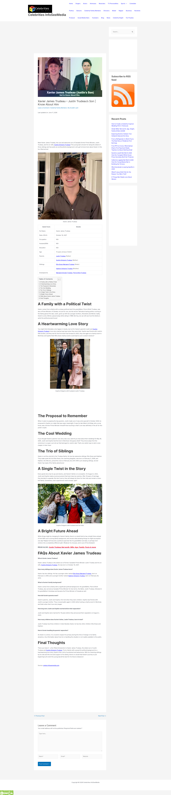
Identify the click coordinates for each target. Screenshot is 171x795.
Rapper (121, 11)
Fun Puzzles (130, 18)
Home (71, 3)
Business (129, 11)
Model (114, 11)
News (108, 18)
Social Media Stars (83, 18)
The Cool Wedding (45, 288)
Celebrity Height (118, 18)
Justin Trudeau (61, 256)
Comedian (133, 3)
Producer (72, 18)
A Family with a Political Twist (48, 282)
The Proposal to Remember (48, 286)
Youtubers (95, 18)
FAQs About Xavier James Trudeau (50, 296)
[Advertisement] (70, 40)
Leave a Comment (43, 108)
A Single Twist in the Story (47, 292)
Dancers (79, 11)
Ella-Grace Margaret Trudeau (65, 264)
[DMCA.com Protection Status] (6, 792)
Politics (71, 11)
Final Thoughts (44, 298)
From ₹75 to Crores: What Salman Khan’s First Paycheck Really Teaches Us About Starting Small (122, 148)
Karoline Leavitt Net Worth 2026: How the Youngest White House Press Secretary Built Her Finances (123, 155)
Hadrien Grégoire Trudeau (64, 268)
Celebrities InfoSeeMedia (47, 15)
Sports (123, 3)
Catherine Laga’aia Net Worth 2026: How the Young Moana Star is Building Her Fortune (123, 162)
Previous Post (39, 715)
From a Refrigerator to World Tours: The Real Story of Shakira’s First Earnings (123, 141)
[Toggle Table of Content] (58, 279)
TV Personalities (113, 3)
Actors (85, 3)
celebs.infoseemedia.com (51, 665)
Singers (78, 3)
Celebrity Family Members (92, 11)
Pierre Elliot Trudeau (79, 273)
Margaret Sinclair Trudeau (64, 273)
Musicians (102, 3)
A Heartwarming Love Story (48, 284)
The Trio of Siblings (45, 290)
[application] (126, 3)
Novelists (137, 11)
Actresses (93, 3)
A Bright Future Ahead (46, 294)
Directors (106, 11)
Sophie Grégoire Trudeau (62, 145)
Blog (102, 18)
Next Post (102, 715)
